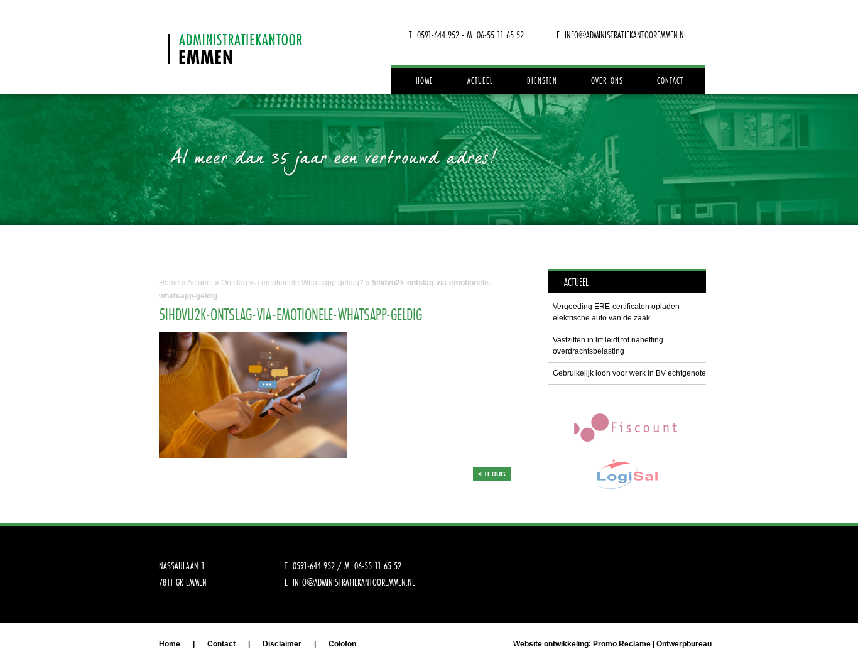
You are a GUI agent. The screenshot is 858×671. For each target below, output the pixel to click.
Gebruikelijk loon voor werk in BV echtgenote (629, 373)
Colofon (342, 644)
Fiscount (626, 426)
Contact (670, 80)
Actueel (480, 80)
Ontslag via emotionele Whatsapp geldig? (292, 282)
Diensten (542, 80)
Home (424, 80)
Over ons (607, 80)
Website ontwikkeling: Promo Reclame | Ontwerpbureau (612, 644)
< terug (492, 474)
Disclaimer (282, 644)
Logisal (626, 474)
